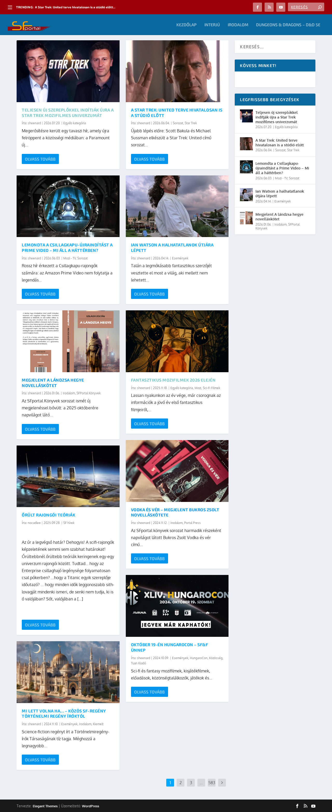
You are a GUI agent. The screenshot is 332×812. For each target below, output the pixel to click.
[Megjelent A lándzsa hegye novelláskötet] (68, 341)
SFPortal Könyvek (89, 393)
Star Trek (191, 123)
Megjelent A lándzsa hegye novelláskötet (53, 382)
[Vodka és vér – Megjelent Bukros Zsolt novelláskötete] (177, 471)
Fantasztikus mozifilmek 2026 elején (173, 379)
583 (211, 782)
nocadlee (34, 523)
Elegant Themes (45, 806)
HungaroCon (199, 658)
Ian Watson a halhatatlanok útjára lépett (279, 193)
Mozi (198, 388)
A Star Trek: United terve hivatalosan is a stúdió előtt (279, 142)
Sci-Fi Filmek (211, 388)
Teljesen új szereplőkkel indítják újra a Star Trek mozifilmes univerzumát (68, 112)
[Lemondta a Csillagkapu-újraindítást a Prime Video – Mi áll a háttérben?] (68, 206)
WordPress (90, 806)
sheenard (34, 123)
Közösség (216, 658)
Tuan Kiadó (138, 663)
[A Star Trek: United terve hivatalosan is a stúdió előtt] (177, 71)
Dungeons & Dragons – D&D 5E (288, 25)
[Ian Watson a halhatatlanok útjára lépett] (177, 206)
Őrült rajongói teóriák (48, 514)
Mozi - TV (69, 258)
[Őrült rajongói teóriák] (68, 476)
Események (69, 724)
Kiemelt (98, 724)
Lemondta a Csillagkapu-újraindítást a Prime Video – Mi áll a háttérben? (67, 247)
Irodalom (238, 25)
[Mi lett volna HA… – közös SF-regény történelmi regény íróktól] (68, 672)
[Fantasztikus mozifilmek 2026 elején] (177, 341)
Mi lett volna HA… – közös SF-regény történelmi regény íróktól (64, 713)
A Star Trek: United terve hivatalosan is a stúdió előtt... (75, 7)
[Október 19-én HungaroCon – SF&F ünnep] (177, 606)
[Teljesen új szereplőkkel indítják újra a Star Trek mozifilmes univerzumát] (68, 71)
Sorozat (82, 258)
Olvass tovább (40, 158)
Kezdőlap (186, 25)
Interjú (212, 25)
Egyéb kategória (74, 123)
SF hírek (68, 523)
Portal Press (192, 523)
